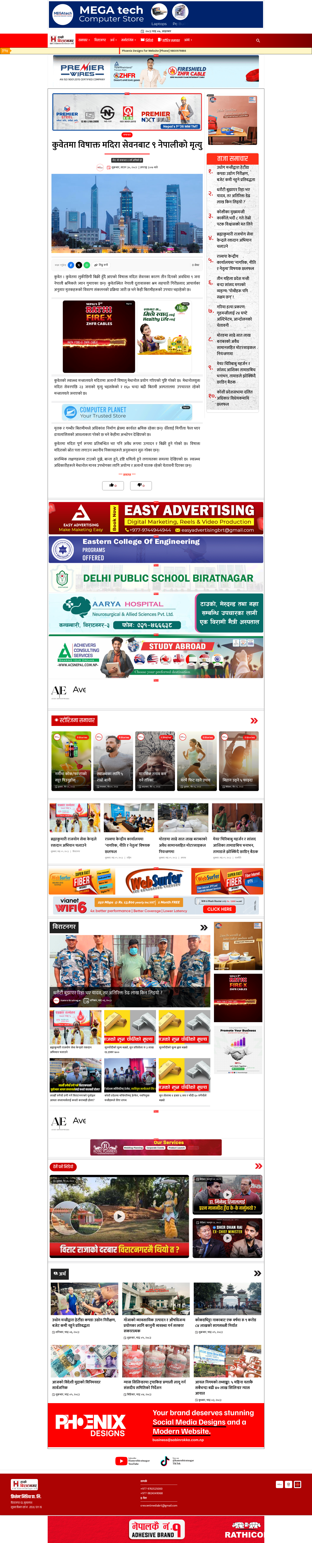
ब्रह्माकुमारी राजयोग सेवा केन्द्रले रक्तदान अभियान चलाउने (235, 240)
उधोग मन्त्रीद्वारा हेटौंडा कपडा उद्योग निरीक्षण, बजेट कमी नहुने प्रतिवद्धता (236, 173)
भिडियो (146, 41)
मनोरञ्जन (127, 40)
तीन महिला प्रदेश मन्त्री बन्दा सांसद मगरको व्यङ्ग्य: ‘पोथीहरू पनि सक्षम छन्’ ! (233, 288)
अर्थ (112, 40)
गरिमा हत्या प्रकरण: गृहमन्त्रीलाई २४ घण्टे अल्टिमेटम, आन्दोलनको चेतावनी (234, 316)
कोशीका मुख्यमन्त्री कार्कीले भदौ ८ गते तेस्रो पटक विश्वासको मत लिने (235, 218)
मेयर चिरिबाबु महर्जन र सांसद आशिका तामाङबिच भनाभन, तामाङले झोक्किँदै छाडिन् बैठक (236, 373)
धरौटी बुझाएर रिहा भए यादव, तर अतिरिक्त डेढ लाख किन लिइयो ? (233, 196)
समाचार (83, 40)
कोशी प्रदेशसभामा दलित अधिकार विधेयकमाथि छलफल (235, 398)
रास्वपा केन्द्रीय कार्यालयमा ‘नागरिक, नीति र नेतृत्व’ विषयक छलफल (236, 262)
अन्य (187, 40)
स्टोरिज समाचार (168, 41)
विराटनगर (100, 40)
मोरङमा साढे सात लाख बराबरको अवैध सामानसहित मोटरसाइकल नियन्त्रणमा (236, 344)
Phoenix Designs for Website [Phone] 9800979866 (104, 51)
